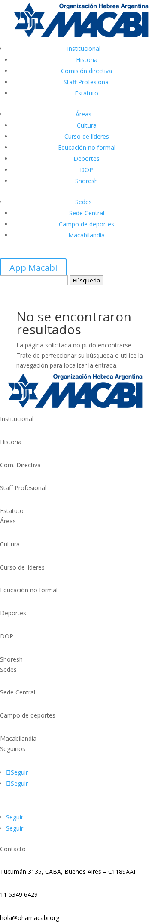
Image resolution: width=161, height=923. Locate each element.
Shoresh (86, 181)
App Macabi (33, 267)
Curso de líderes (86, 136)
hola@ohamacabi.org (29, 918)
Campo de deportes (86, 224)
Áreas (83, 114)
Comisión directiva (86, 71)
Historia (86, 60)
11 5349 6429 (19, 894)
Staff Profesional (87, 82)
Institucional (83, 49)
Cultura (87, 125)
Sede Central (86, 213)
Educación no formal (86, 147)
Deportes (86, 158)
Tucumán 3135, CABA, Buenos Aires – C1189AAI (67, 871)
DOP (86, 170)
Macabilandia (86, 235)
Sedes (83, 202)
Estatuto (86, 93)
